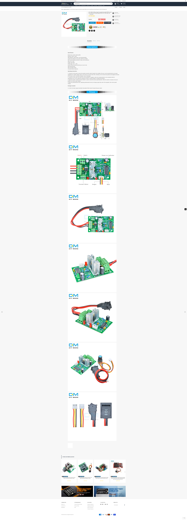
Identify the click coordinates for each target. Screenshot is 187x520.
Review (98, 40)
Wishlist (121, 7)
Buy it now (92, 22)
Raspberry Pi (88, 5)
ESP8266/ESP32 (83, 5)
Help (124, 7)
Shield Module (100, 5)
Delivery (94, 40)
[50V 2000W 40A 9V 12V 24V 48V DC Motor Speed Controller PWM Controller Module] (2, 312)
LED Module (95, 5)
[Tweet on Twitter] (92, 31)
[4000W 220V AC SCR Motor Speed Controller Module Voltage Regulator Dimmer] (185, 312)
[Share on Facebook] (89, 31)
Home (62, 9)
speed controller (66, 9)
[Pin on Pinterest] (94, 31)
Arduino (79, 5)
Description (89, 40)
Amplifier (92, 5)
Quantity (90, 19)
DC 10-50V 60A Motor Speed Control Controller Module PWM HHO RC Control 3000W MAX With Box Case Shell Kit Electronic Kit (118, 478)
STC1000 (76, 5)
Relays (104, 5)
